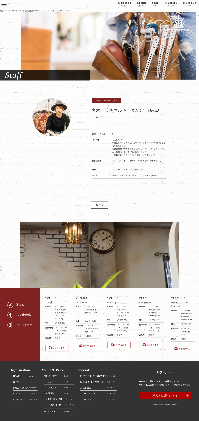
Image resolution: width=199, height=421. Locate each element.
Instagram (24, 324)
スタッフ (156, 4)
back (99, 205)
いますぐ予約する (56, 348)
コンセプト (124, 4)
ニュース (24, 382)
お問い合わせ (25, 399)
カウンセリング (60, 405)
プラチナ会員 (97, 376)
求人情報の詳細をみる (165, 395)
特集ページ (97, 382)
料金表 (56, 376)
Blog (20, 304)
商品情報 (57, 411)
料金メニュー (141, 4)
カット (57, 382)
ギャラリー (171, 4)
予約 (189, 4)
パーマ (57, 393)
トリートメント (60, 399)
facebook (23, 314)
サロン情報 (24, 387)
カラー (57, 387)
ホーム (23, 376)
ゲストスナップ (98, 393)
